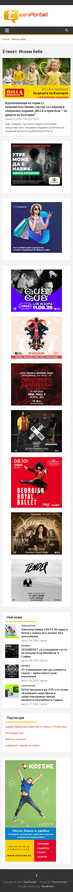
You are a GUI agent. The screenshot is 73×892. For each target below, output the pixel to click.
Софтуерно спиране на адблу (22, 745)
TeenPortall (29, 882)
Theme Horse (59, 882)
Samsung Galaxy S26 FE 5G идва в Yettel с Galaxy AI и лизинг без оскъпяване (44, 633)
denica (43, 660)
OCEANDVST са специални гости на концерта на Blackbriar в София (44, 653)
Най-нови (14, 617)
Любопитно (13, 95)
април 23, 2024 (13, 119)
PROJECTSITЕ (31, 119)
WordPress (47, 886)
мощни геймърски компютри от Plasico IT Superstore (36, 726)
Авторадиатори (14, 733)
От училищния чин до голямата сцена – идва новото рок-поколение (43, 673)
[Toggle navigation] (7, 30)
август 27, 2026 (29, 704)
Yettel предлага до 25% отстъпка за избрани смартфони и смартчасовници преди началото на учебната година (44, 695)
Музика (25, 646)
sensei (43, 640)
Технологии (28, 626)
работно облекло (15, 739)
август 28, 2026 (29, 640)
